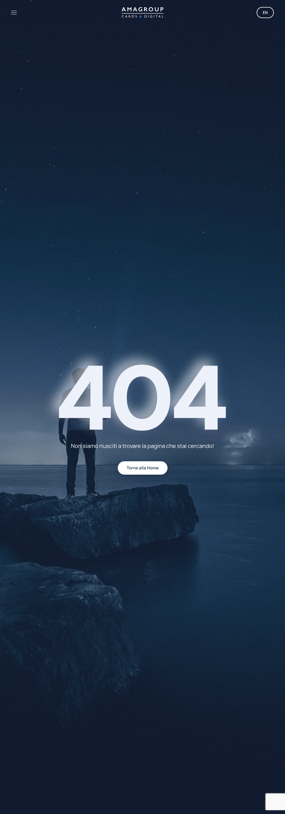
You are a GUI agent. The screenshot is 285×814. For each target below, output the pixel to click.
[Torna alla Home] (142, 12)
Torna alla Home (143, 468)
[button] (14, 12)
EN (265, 12)
